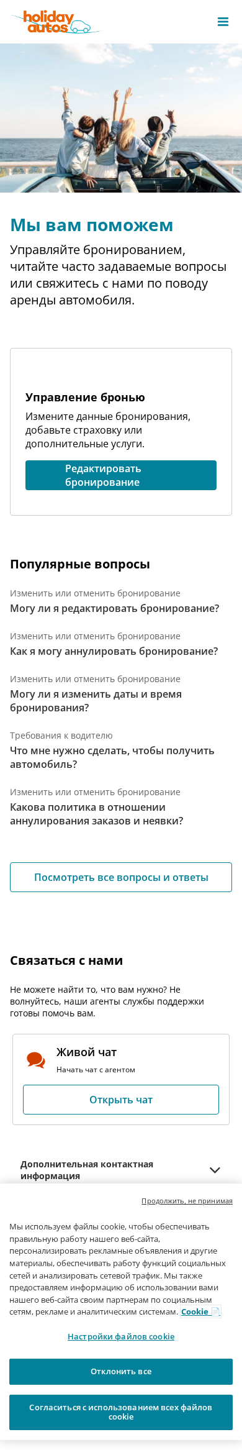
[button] (223, 22)
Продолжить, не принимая (187, 1200)
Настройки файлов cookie (121, 1336)
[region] (121, 1311)
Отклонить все (121, 1371)
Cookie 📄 (200, 1311)
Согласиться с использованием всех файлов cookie (120, 1412)
